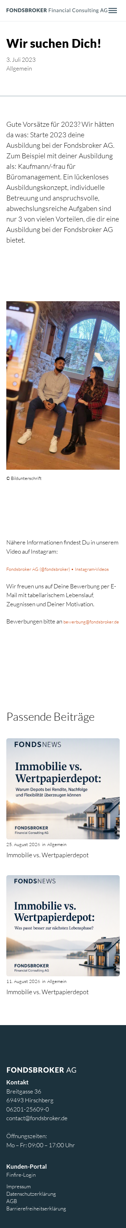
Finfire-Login (21, 1174)
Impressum (18, 1186)
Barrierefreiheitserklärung (36, 1208)
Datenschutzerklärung (31, 1193)
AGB (11, 1201)
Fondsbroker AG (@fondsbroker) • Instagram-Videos (57, 569)
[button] (113, 10)
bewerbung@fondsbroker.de (91, 622)
